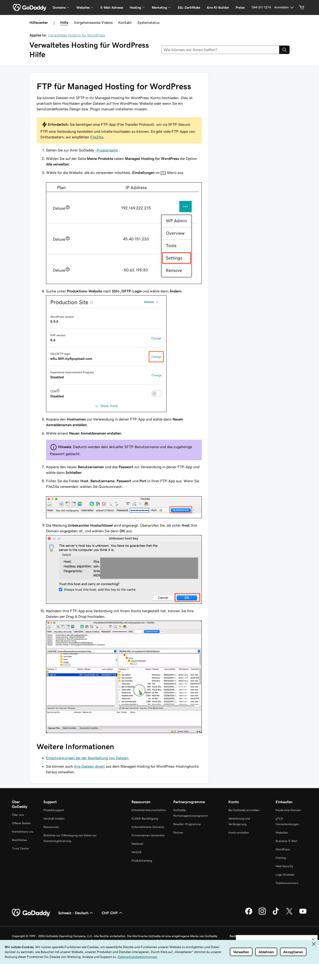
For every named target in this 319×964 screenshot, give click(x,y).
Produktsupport (53, 810)
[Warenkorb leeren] (301, 7)
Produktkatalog (141, 860)
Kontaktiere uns (22, 831)
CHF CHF (110, 913)
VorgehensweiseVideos (93, 22)
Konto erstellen (238, 832)
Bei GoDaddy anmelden (243, 810)
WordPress (283, 849)
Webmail (137, 843)
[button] (313, 939)
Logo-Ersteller (285, 874)
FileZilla (96, 137)
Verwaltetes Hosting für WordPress (76, 35)
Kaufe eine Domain (288, 810)
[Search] (284, 50)
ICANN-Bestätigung (144, 818)
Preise (240, 7)
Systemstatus (148, 22)
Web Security (284, 866)
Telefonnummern (287, 883)
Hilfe (64, 22)
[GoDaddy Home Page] (31, 913)
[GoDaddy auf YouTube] (303, 914)
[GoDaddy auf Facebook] (249, 914)
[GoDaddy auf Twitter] (289, 914)
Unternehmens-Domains (147, 826)
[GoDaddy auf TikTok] (276, 914)
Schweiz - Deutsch (73, 913)
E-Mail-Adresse (111, 7)
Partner (178, 832)
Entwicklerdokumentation (148, 810)
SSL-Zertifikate (189, 7)
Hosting (281, 857)
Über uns (18, 814)
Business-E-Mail (286, 840)
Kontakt (125, 22)
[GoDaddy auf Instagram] (262, 914)
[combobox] (220, 50)
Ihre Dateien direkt (89, 766)
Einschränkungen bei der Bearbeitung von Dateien (87, 758)
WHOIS (136, 852)
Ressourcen (51, 826)
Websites (282, 832)
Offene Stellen (21, 823)
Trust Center (20, 848)
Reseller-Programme (187, 824)
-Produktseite (106, 150)
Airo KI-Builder (218, 7)
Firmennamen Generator (148, 835)
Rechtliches (19, 840)
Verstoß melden (53, 818)
